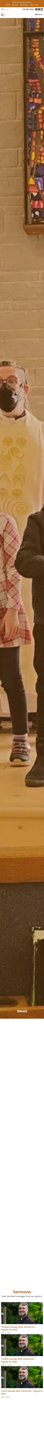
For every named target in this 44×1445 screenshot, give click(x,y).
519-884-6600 (28, 9)
